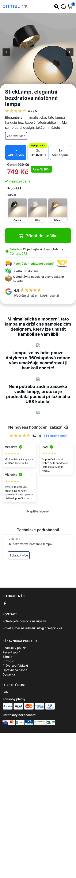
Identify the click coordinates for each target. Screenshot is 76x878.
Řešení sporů (11, 652)
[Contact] (63, 6)
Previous (6, 52)
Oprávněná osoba (15, 670)
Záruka (7, 656)
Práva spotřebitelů (15, 665)
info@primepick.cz (49, 628)
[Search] (56, 6)
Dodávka (9, 674)
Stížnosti (8, 661)
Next (69, 52)
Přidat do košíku (42, 235)
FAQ (5, 692)
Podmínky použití (14, 648)
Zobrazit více (16, 136)
